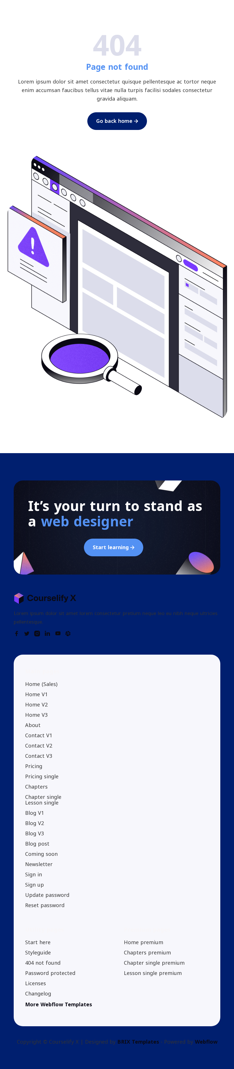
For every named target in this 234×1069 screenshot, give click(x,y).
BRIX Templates (138, 1042)
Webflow (206, 1042)
